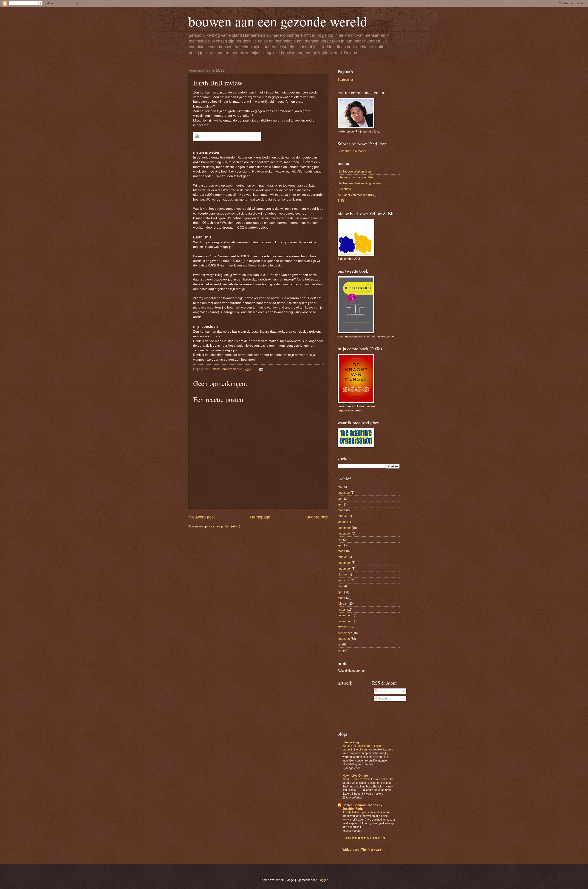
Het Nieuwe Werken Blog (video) (359, 183)
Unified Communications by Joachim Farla (362, 806)
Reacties (383, 698)
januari (342, 522)
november (344, 533)
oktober (343, 574)
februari (343, 516)
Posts (381, 691)
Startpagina (345, 79)
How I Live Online (355, 775)
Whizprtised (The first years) (362, 849)
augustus (344, 492)
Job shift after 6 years (356, 812)
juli (339, 644)
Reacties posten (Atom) (224, 526)
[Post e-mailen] (260, 369)
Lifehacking (350, 742)
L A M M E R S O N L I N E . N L (364, 838)
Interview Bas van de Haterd (356, 177)
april (340, 498)
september (345, 633)
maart (341, 510)
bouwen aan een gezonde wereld (277, 21)
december (344, 527)
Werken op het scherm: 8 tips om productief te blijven (362, 747)
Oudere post (317, 517)
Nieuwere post (201, 517)
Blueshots (344, 189)
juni (340, 539)
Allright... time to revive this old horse (365, 779)
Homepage (260, 517)
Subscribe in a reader (352, 151)
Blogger (322, 880)
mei (340, 487)
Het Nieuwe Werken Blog (354, 171)
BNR (341, 200)
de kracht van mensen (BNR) (357, 195)
